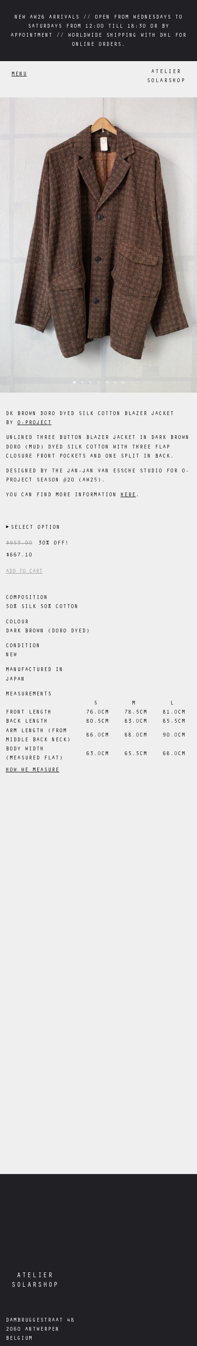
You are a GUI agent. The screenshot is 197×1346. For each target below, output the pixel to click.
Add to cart (24, 572)
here (128, 495)
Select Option (33, 528)
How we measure (32, 770)
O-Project (34, 423)
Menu (19, 74)
